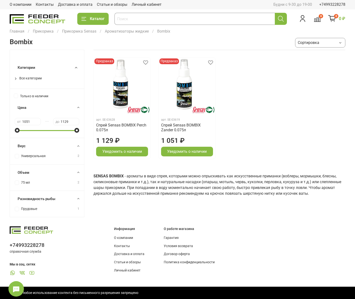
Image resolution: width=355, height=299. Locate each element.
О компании (20, 4)
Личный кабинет (147, 4)
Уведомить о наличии (122, 151)
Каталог (97, 18)
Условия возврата (178, 246)
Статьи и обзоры (112, 4)
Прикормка (43, 31)
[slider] (17, 130)
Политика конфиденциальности (189, 262)
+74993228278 (332, 4)
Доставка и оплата (75, 4)
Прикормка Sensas (79, 31)
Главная (17, 31)
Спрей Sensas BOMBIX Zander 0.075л (181, 127)
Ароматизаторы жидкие (127, 31)
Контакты (45, 4)
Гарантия (171, 238)
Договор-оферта (177, 254)
